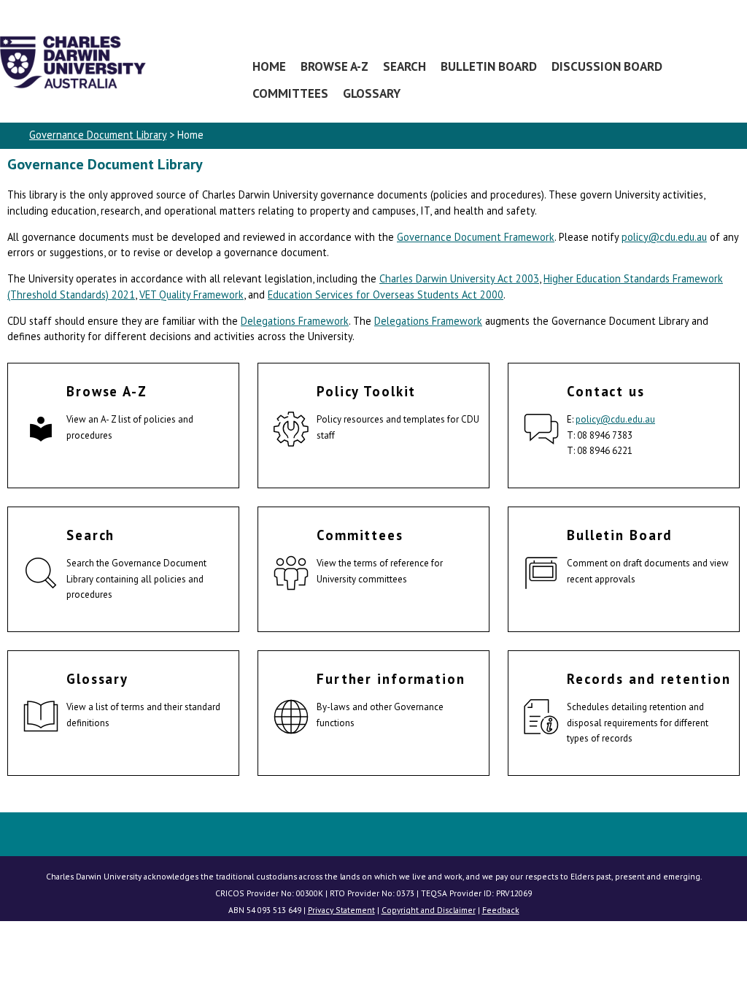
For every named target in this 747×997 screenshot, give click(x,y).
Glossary (371, 93)
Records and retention (648, 679)
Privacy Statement (341, 909)
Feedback (500, 909)
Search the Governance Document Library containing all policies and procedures (136, 579)
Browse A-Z (334, 66)
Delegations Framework (295, 321)
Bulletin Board (489, 66)
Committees (290, 93)
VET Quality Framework (191, 294)
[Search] (40, 575)
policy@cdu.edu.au (664, 237)
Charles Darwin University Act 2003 (459, 278)
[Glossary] (40, 719)
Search (404, 66)
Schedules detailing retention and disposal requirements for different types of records (637, 722)
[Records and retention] (541, 719)
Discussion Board (606, 66)
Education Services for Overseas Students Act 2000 (385, 294)
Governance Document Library (97, 135)
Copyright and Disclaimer (429, 909)
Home (269, 66)
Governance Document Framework (475, 237)
